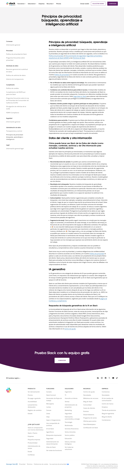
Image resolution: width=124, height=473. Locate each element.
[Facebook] (105, 378)
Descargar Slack (11, 464)
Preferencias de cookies (41, 464)
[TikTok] (117, 378)
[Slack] (10, 4)
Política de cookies (12, 88)
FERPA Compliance (12, 113)
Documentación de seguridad (76, 56)
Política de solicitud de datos (16, 75)
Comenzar (112, 3)
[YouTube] (113, 378)
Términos (29, 464)
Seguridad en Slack (79, 96)
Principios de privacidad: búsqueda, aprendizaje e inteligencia (14, 137)
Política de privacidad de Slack (16, 54)
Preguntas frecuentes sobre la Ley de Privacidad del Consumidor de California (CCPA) (17, 100)
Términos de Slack (79, 58)
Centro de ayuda (70, 329)
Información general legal (15, 148)
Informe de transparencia (15, 79)
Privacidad (22, 464)
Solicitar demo (98, 3)
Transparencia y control (14, 131)
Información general (13, 45)
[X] (109, 378)
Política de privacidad (56, 56)
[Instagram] (102, 378)
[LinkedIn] (98, 378)
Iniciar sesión (84, 4)
